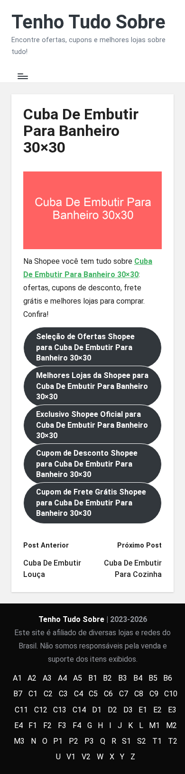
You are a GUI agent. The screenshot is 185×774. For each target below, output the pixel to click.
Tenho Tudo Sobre (88, 22)
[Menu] (22, 76)
